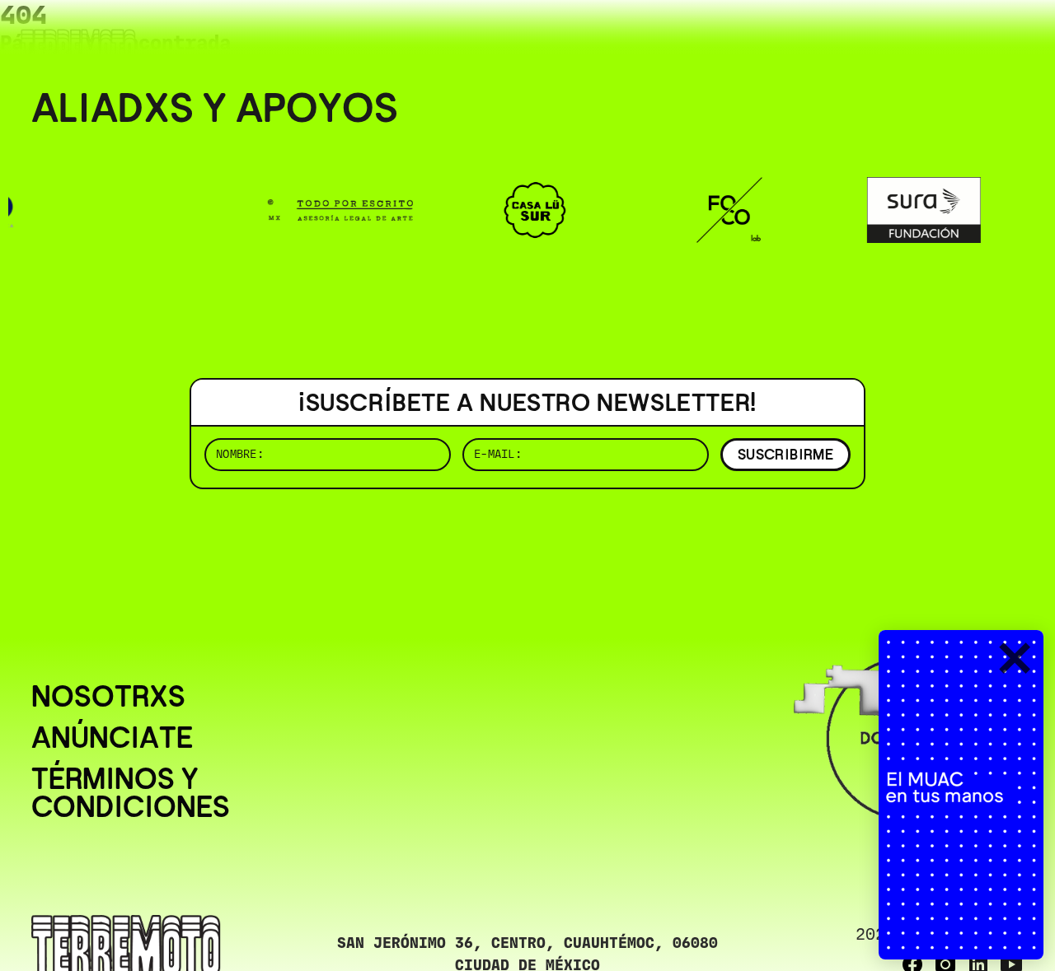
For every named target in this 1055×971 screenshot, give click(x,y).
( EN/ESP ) (964, 36)
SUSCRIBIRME (785, 454)
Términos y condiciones (130, 793)
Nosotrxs (108, 697)
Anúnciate (112, 738)
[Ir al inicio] (78, 46)
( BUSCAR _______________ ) (750, 36)
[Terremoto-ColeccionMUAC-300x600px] (961, 794)
